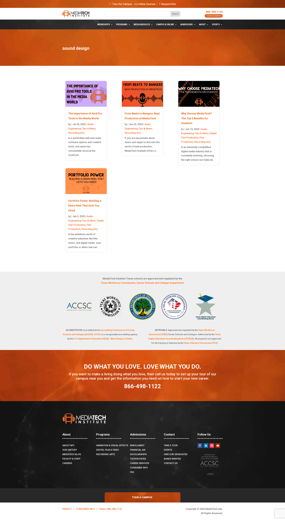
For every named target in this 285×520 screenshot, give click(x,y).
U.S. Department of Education (87, 339)
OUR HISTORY (69, 450)
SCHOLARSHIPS (138, 454)
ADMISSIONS (186, 24)
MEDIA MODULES (142, 24)
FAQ (132, 472)
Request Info (168, 4)
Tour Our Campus (122, 4)
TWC (165, 334)
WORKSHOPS (103, 24)
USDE (105, 339)
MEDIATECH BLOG (71, 454)
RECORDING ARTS (105, 454)
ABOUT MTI (68, 445)
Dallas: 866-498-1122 (110, 509)
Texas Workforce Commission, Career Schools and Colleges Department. (142, 282)
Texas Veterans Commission (198, 343)
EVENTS (216, 24)
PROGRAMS (121, 24)
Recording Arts (76, 132)
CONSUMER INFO (139, 468)
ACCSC (89, 334)
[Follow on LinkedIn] (206, 445)
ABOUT (202, 24)
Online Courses (147, 4)
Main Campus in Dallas (121, 339)
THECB (189, 339)
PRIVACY (67, 509)
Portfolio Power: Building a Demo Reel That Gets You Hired (84, 205)
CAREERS (67, 463)
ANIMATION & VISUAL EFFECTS (112, 445)
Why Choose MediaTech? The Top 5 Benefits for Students (196, 118)
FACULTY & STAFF (71, 459)
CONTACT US (171, 463)
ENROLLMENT (137, 445)
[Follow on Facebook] (200, 445)
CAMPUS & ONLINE (165, 24)
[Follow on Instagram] (211, 445)
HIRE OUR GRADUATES (175, 454)
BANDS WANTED (172, 459)
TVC (215, 343)
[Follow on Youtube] (217, 445)
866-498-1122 (214, 11)
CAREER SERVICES (139, 463)
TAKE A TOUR (171, 445)
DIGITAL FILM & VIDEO (107, 450)
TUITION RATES (138, 459)
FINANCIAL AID (137, 450)
